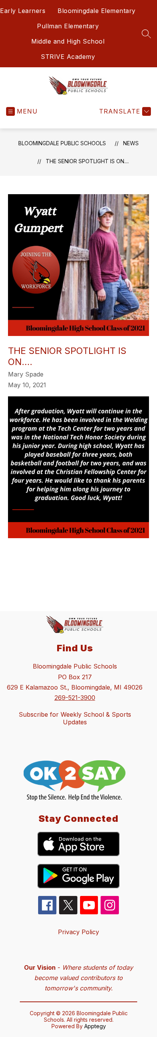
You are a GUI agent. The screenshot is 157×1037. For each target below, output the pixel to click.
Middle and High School (67, 41)
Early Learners (22, 11)
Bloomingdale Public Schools (62, 143)
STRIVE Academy (68, 56)
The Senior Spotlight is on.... (87, 161)
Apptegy (95, 1026)
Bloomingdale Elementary (97, 11)
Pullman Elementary (68, 26)
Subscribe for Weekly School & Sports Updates (75, 718)
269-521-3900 (74, 697)
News (131, 143)
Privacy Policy (78, 932)
